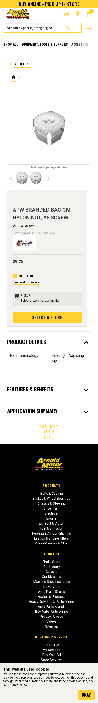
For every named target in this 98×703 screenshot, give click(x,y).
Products (51, 485)
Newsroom (51, 587)
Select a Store (47, 317)
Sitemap (51, 626)
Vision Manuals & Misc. (52, 543)
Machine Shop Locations (51, 582)
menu (89, 28)
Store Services (52, 660)
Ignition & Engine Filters (51, 538)
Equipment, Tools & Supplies (44, 44)
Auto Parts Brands (51, 606)
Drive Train (51, 508)
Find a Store (51, 562)
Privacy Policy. (17, 684)
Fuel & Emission (51, 528)
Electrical (51, 513)
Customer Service (51, 636)
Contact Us (51, 645)
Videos (51, 621)
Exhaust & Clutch (51, 523)
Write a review (23, 225)
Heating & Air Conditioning (51, 533)
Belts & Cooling (51, 493)
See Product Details (26, 282)
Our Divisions (51, 577)
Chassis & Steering (52, 503)
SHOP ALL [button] (11, 44)
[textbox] (29, 27)
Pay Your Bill (51, 655)
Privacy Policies (51, 616)
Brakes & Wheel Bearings (51, 498)
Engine (51, 518)
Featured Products (51, 597)
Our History (51, 567)
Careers (52, 572)
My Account (51, 650)
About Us (51, 553)
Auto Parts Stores (51, 592)
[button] (67, 14)
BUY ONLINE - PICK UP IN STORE (49, 4)
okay (86, 695)
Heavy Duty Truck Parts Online (51, 601)
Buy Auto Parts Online (51, 611)
